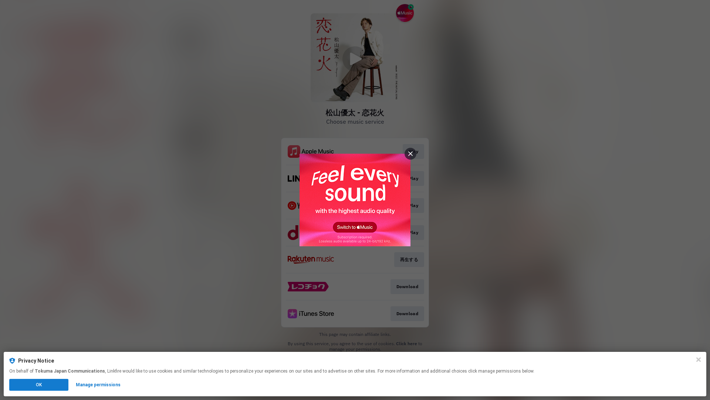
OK (39, 384)
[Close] (698, 360)
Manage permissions (98, 384)
